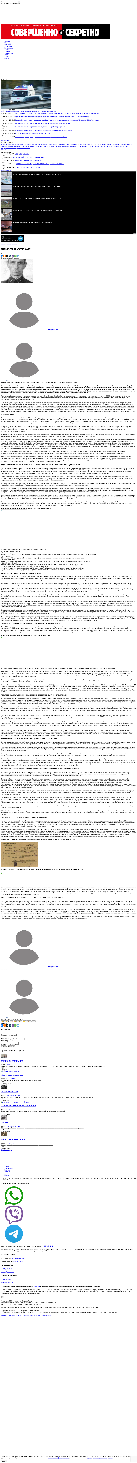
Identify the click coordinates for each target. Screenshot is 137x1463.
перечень (37, 1286)
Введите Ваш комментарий (9, 1044)
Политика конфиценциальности (11, 1315)
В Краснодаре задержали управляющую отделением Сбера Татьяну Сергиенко (40, 127)
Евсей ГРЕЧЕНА (10, 1078)
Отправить (11, 1046)
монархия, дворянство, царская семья (40, 144)
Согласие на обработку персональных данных (37, 1315)
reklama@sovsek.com (7, 1272)
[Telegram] (18, 256)
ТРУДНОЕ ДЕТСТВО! (22, 154)
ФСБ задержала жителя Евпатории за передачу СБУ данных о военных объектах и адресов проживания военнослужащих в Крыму (57, 113)
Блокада (4, 1123)
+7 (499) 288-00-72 (19, 1261)
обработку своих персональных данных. (99, 1458)
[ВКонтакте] (2, 256)
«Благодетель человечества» (12, 1075)
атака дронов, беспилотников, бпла (16, 144)
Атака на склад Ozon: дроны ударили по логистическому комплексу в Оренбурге (41, 137)
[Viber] (13, 256)
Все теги (3, 149)
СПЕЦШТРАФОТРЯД (10, 1092)
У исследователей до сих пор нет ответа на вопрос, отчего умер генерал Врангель (27, 1145)
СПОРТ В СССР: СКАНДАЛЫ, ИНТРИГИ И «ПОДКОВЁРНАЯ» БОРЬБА (40, 164)
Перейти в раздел (6, 1150)
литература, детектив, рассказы (51, 146)
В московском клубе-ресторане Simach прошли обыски (32, 133)
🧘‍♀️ (33, 1021)
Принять (3, 1461)
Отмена (3, 1046)
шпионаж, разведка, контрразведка (63, 144)
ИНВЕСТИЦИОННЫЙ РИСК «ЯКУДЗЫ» (28, 160)
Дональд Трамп (91, 144)
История (7, 1175)
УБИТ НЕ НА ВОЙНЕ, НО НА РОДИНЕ (27, 167)
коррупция (124, 146)
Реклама (7, 1170)
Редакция (7, 1171)
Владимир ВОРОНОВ (12, 1095)
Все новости (5, 140)
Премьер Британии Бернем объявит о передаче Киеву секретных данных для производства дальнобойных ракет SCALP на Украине (57, 120)
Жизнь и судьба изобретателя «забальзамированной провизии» (21, 1080)
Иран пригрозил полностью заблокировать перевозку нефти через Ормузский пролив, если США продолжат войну (52, 116)
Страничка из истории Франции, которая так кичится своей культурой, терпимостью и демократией (33, 1111)
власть (99, 144)
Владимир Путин (80, 144)
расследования (92, 146)
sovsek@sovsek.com (17, 1258)
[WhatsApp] (15, 256)
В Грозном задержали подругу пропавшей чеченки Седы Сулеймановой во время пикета (43, 130)
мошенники (117, 146)
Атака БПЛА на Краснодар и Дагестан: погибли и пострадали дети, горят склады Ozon (28, 111)
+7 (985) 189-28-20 (47, 1246)
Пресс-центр (8, 1168)
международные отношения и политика (75, 146)
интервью (27, 148)
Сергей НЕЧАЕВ (10, 1064)
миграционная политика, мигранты (12, 148)
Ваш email (4, 1040)
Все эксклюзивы (6, 170)
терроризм (37, 146)
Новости (7, 1166)
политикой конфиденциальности (58, 1458)
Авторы (7, 1173)
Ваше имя (4, 1039)
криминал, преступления (105, 146)
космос (3, 144)
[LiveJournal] (10, 256)
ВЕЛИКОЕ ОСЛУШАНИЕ (12, 1061)
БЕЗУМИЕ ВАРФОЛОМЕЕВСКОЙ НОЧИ (18, 1106)
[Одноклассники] (4, 256)
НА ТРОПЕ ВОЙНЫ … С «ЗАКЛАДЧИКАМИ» (28, 157)
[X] (7, 256)
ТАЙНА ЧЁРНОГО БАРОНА (13, 1139)
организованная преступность (111, 144)
